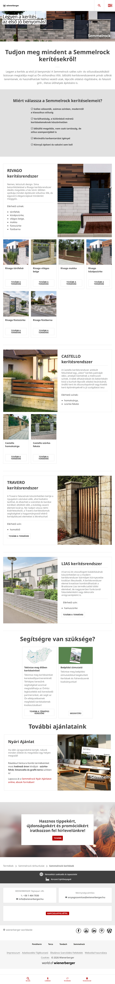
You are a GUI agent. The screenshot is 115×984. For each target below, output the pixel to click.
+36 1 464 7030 (31, 895)
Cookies (45, 957)
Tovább (57, 838)
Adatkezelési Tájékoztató (35, 952)
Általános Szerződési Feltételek (66, 952)
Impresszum (13, 952)
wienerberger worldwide (19, 929)
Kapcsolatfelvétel (57, 913)
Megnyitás (75, 713)
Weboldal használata (96, 952)
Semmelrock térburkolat (31, 865)
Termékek (8, 865)
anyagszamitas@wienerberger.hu (86, 897)
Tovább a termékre (16, 283)
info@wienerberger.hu (31, 899)
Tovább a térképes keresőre (39, 712)
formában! (28, 782)
